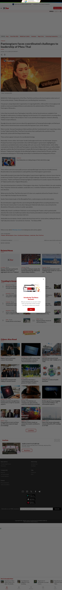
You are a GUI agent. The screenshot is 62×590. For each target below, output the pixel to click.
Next (31, 309)
